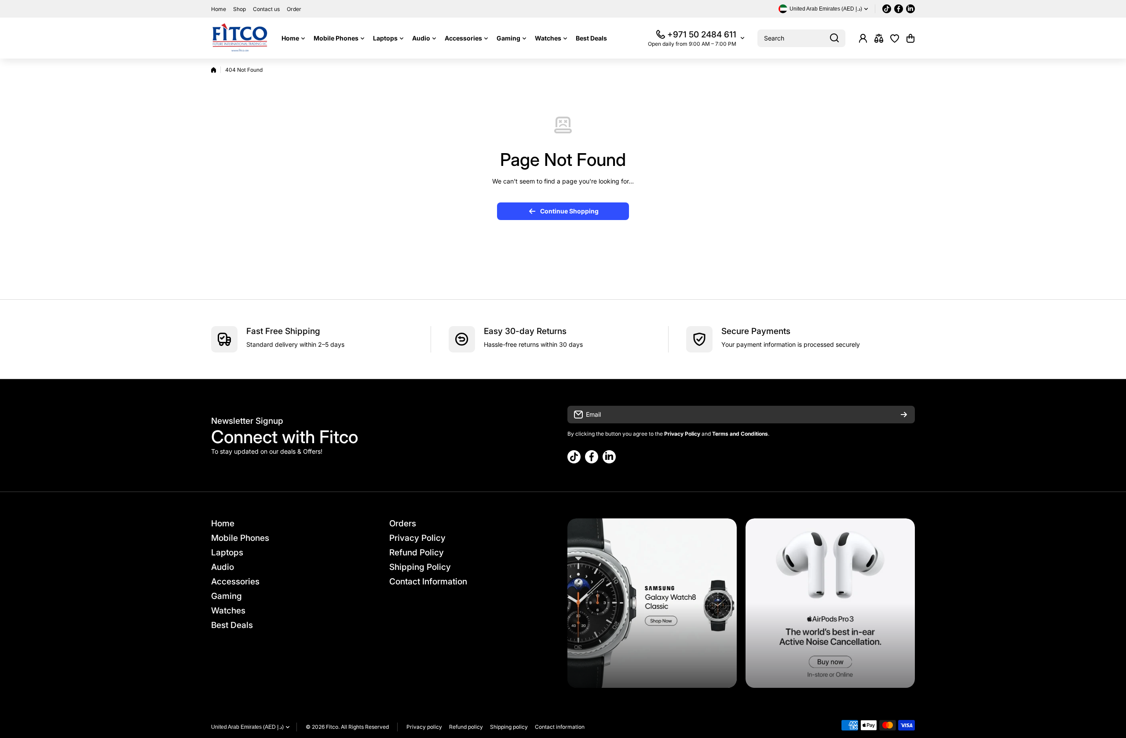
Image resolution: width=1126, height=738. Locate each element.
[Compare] (878, 38)
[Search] (834, 38)
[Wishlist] (894, 38)
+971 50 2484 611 (701, 34)
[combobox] (801, 38)
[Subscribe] (904, 414)
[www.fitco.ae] (239, 38)
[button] (910, 38)
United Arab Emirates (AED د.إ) (247, 727)
